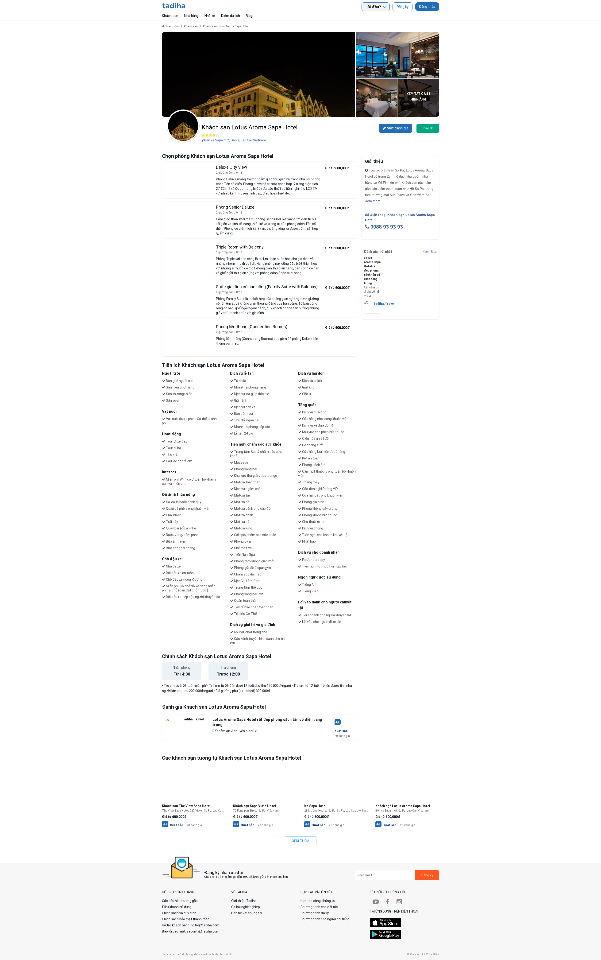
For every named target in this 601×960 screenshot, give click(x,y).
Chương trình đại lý (314, 913)
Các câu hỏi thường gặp (180, 901)
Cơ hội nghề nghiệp (245, 907)
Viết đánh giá (397, 128)
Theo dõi (427, 128)
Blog (249, 16)
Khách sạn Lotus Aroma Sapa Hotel (249, 127)
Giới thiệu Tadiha (244, 901)
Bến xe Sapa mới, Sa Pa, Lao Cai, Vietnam (235, 140)
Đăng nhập (427, 6)
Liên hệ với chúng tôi (246, 913)
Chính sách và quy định (179, 913)
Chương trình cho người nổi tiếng (325, 919)
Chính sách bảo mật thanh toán (185, 919)
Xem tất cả (430, 251)
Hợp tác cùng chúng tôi (317, 901)
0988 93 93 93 (386, 227)
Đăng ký (402, 7)
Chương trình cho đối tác (319, 907)
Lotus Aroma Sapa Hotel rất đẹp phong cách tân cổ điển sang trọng (372, 270)
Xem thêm (372, 201)
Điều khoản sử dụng (177, 907)
